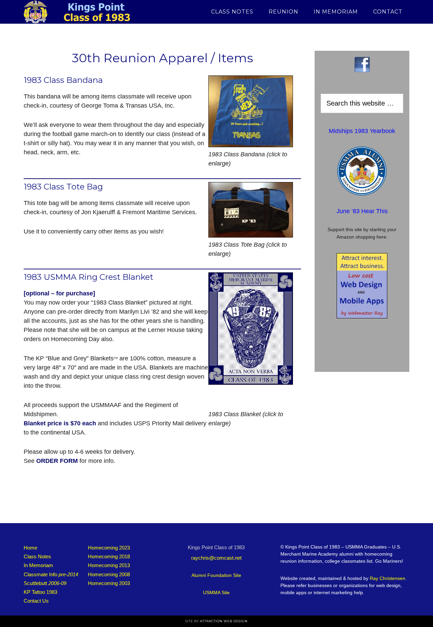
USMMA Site (216, 592)
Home (30, 548)
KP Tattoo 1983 (40, 592)
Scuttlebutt (45, 583)
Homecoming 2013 (109, 565)
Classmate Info (51, 574)
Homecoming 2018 (109, 556)
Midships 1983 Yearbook (362, 131)
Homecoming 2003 (109, 583)
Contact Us (36, 601)
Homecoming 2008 (109, 574)
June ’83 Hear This (362, 211)
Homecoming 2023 (109, 548)
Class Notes (37, 556)
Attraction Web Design (224, 621)
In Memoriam (38, 565)
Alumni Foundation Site (216, 575)
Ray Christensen (387, 578)
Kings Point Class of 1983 (84, 12)
